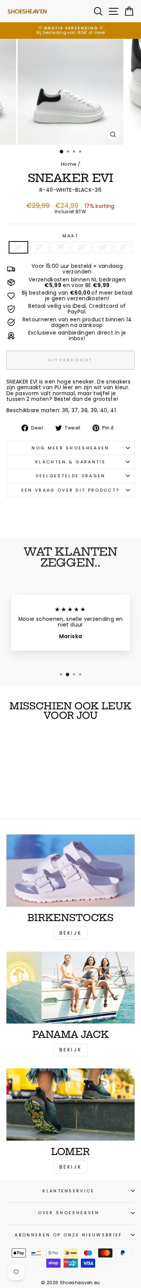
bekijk (70, 1050)
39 (81, 247)
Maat (70, 236)
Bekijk (70, 933)
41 (123, 247)
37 (39, 247)
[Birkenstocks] (70, 870)
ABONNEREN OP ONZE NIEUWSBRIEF (68, 1235)
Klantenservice (68, 1191)
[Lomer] (70, 1104)
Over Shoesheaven (69, 1213)
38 (60, 247)
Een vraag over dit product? (70, 490)
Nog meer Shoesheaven (70, 448)
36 (18, 247)
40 (102, 247)
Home (68, 164)
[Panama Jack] (70, 988)
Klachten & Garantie (70, 462)
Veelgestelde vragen (71, 476)
